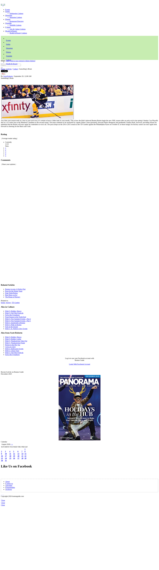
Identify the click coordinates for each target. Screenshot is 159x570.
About (7, 482)
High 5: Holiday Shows (13, 311)
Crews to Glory (10, 347)
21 (22, 456)
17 (6, 456)
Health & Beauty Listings (18, 33)
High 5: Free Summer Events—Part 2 (18, 319)
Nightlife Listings (15, 25)
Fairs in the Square (11, 327)
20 (18, 456)
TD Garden (16, 303)
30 (2, 460)
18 (10, 456)
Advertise (9, 485)
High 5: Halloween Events (14, 349)
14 (22, 454)
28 (22, 458)
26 (14, 458)
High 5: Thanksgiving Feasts (15, 343)
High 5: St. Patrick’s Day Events (16, 329)
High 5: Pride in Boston (13, 325)
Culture (8, 27)
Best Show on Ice (11, 295)
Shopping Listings (16, 17)
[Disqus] (79, 194)
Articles (9, 69)
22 (25, 456)
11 (10, 454)
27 (18, 458)
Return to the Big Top (12, 345)
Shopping (9, 15)
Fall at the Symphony (12, 315)
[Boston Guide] (2, 4)
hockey (8, 303)
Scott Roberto (8, 76)
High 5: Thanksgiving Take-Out (16, 341)
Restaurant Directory (17, 21)
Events (7, 10)
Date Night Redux (11, 293)
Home (3, 69)
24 (6, 458)
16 (2, 456)
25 (10, 458)
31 (6, 460)
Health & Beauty (11, 31)
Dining (8, 19)
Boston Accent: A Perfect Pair (15, 289)
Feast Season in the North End (15, 317)
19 (14, 456)
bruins (3, 303)
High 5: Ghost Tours (12, 351)
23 (2, 458)
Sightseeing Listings (16, 13)
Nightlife (9, 23)
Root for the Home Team (13, 291)
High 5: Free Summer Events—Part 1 (18, 321)
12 (14, 454)
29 (25, 458)
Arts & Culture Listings (18, 29)
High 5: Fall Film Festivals (14, 313)
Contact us (9, 483)
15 (25, 454)
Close (3, 500)
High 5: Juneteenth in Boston (15, 323)
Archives (9, 489)
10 (6, 454)
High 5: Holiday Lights (13, 339)
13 (18, 454)
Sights (8, 11)
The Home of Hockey (12, 297)
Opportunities (10, 487)
